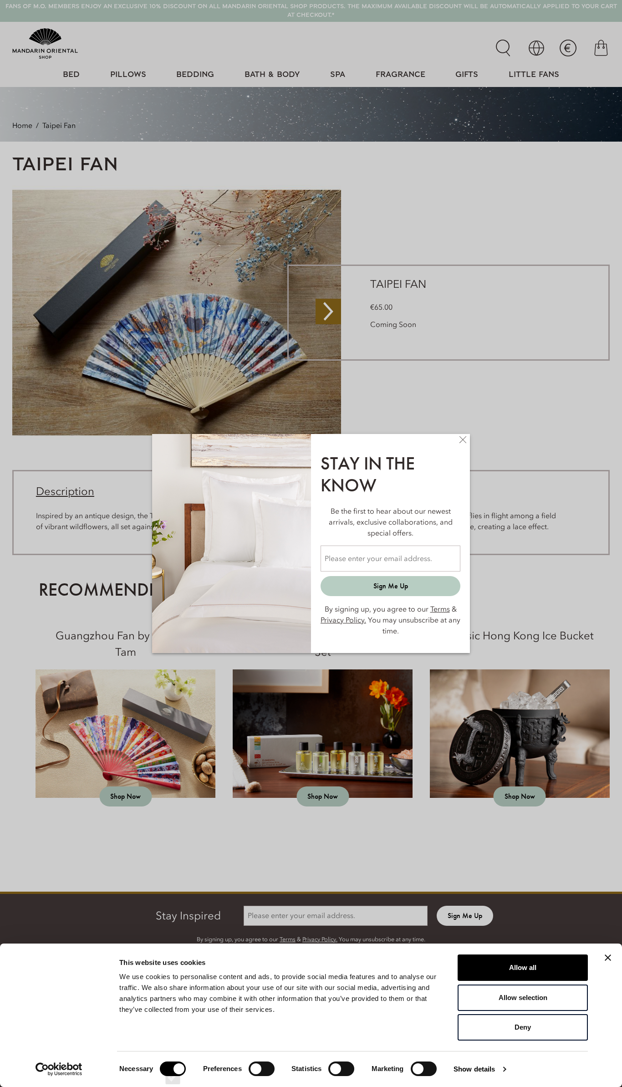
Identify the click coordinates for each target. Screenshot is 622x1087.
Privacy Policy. (343, 619)
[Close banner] (608, 957)
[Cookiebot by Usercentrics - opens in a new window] (59, 1069)
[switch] (262, 1077)
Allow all (522, 967)
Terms (440, 608)
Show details (474, 1069)
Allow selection (523, 997)
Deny (523, 1027)
